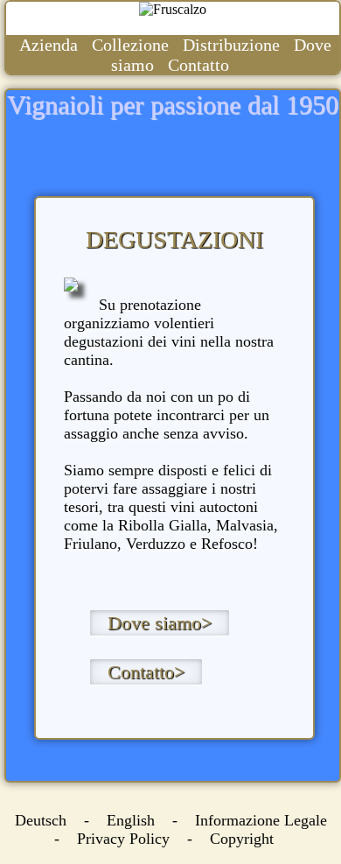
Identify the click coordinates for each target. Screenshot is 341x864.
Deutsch (40, 820)
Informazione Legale (261, 820)
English (131, 820)
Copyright (242, 838)
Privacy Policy (123, 838)
